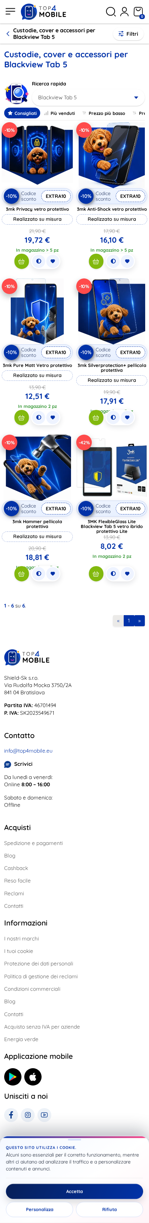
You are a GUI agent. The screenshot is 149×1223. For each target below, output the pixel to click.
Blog (9, 855)
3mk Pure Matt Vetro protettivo (37, 365)
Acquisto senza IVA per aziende (42, 1026)
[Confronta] (38, 261)
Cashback (16, 868)
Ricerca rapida (49, 84)
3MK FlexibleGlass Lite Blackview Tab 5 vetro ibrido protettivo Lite (112, 526)
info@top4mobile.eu (28, 750)
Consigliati (26, 113)
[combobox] (88, 97)
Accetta (74, 1191)
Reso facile (17, 880)
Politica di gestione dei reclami (41, 976)
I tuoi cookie (18, 951)
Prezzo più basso (107, 113)
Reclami (14, 893)
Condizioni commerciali (32, 989)
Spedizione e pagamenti (33, 843)
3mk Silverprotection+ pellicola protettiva (112, 367)
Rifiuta (109, 1209)
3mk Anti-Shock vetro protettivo (112, 209)
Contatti (13, 906)
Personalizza (39, 1209)
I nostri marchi (21, 938)
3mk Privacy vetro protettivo (37, 209)
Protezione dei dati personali (38, 963)
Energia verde (21, 1039)
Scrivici (23, 764)
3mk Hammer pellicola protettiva (37, 524)
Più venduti (63, 113)
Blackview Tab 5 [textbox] (57, 97)
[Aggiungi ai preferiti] (52, 261)
